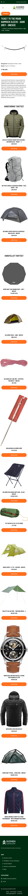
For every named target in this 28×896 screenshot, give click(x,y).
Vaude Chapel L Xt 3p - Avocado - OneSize (14, 567)
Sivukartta (19, 893)
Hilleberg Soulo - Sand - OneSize (14, 335)
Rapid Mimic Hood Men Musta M (14, 729)
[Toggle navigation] (3, 7)
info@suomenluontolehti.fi (21, 2)
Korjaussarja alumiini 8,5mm (14, 448)
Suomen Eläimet (8, 863)
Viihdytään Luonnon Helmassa (11, 861)
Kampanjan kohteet (13, 63)
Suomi (4, 2)
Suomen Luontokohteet (10, 866)
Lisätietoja (14, 74)
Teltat (19, 63)
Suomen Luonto (8, 858)
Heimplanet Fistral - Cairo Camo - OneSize (14, 773)
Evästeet (19, 891)
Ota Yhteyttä (13, 891)
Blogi (5, 869)
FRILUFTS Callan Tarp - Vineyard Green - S (14, 611)
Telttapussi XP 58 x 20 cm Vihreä (14, 523)
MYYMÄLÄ (5, 13)
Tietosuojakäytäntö (11, 893)
